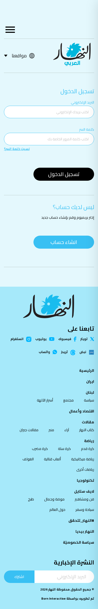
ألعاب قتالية (52, 459)
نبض (82, 352)
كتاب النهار (86, 429)
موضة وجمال (54, 499)
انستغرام (17, 339)
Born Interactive (53, 598)
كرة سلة (64, 448)
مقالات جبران (29, 429)
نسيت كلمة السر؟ (17, 149)
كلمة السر (86, 129)
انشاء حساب (63, 242)
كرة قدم (87, 448)
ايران (90, 381)
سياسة (89, 400)
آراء (66, 429)
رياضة (89, 440)
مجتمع (68, 400)
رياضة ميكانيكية (82, 459)
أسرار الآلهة (45, 400)
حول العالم (57, 509)
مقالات (88, 422)
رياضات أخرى (85, 469)
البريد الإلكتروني (82, 102)
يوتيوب (41, 339)
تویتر (84, 339)
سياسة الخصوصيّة (78, 542)
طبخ (31, 499)
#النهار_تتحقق (81, 520)
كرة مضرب (40, 448)
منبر (51, 429)
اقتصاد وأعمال (81, 411)
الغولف (28, 459)
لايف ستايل (84, 491)
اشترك (19, 576)
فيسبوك (64, 339)
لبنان (90, 392)
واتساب (44, 352)
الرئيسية (86, 370)
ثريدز (64, 352)
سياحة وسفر (85, 509)
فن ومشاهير (84, 499)
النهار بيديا (85, 531)
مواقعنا (19, 55)
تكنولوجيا (85, 480)
